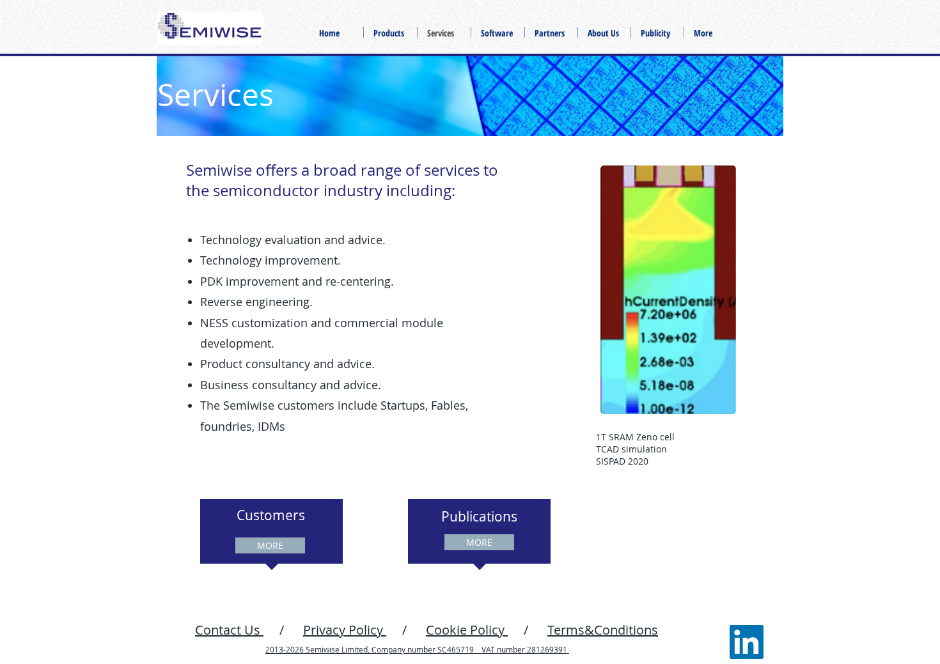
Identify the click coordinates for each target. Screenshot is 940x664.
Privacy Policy (344, 629)
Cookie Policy (467, 629)
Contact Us (229, 629)
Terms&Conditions (602, 629)
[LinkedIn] (747, 642)
